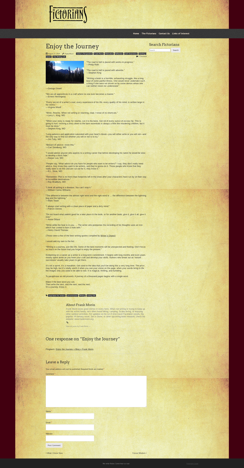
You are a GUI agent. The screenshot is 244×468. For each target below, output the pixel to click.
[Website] (67, 322)
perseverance (72, 295)
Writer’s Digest (108, 236)
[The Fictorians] (68, 21)
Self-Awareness (131, 54)
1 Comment (143, 56)
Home (136, 33)
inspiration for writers (57, 295)
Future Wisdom (139, 453)
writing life (91, 295)
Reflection (119, 54)
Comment (50, 374)
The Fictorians (149, 33)
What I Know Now (55, 453)
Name (49, 411)
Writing (82, 295)
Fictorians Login (192, 463)
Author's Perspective (84, 54)
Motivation (109, 54)
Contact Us (164, 33)
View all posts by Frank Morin (78, 326)
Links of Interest (180, 33)
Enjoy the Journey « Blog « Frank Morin (74, 349)
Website (49, 433)
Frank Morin (69, 54)
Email (49, 422)
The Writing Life (59, 57)
